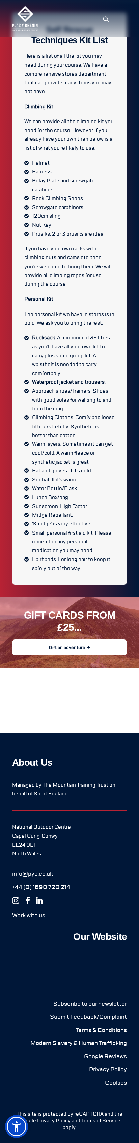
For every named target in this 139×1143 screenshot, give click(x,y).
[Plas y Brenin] (25, 18)
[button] (123, 18)
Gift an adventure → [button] (69, 647)
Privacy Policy (54, 1120)
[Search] (103, 19)
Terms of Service (100, 1120)
